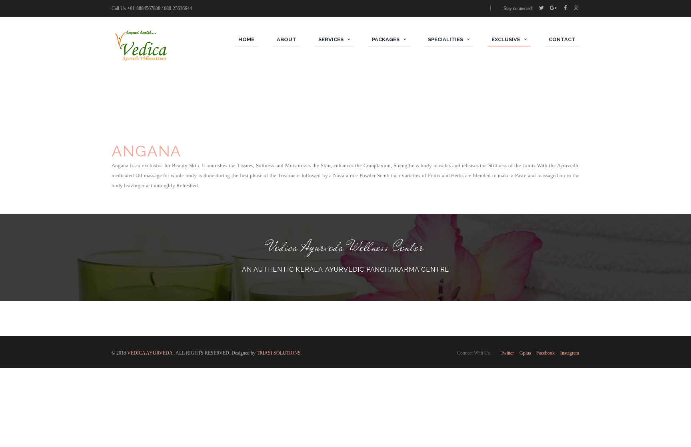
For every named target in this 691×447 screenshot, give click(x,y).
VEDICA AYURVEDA (150, 353)
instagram (569, 353)
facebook (545, 353)
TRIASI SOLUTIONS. (279, 353)
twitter (507, 353)
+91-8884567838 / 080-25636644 (159, 8)
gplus (525, 353)
